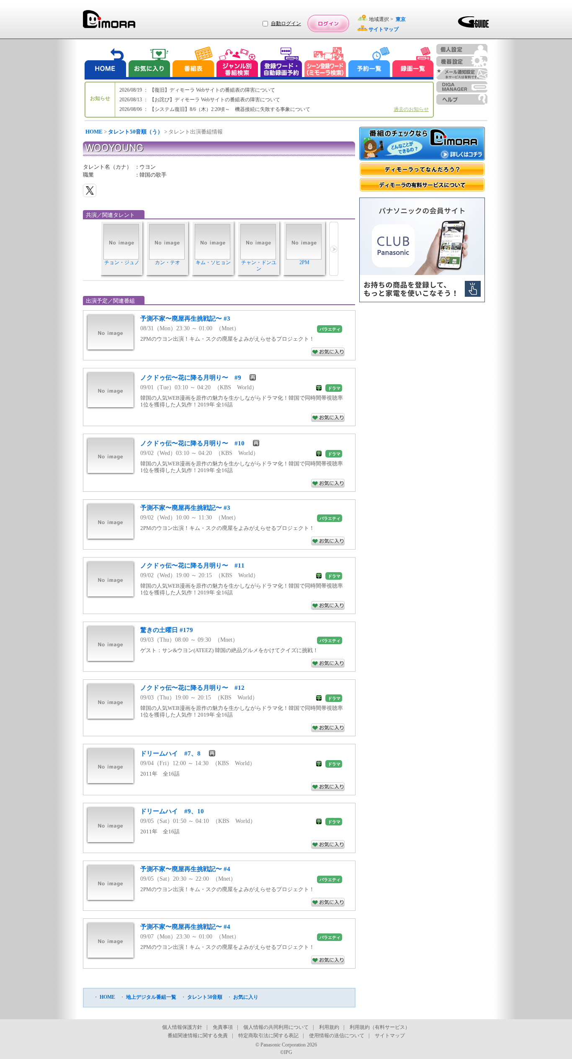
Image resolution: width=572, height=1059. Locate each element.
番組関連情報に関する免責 (197, 1035)
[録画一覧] (413, 63)
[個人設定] (461, 49)
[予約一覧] (369, 63)
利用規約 (329, 1027)
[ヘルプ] (461, 99)
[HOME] (105, 63)
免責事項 (223, 1027)
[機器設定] (461, 61)
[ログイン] (328, 23)
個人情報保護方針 (182, 1027)
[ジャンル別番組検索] (237, 63)
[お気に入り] (149, 63)
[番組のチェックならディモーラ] (422, 144)
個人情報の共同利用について (276, 1027)
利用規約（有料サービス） (380, 1027)
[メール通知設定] (461, 74)
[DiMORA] (109, 22)
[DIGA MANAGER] (461, 87)
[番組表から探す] (193, 63)
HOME (94, 132)
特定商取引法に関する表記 (268, 1035)
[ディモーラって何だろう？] (422, 169)
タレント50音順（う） (135, 132)
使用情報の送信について (336, 1035)
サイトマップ (390, 1035)
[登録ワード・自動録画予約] (281, 63)
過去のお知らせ (411, 109)
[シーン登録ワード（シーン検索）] (325, 63)
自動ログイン (286, 23)
